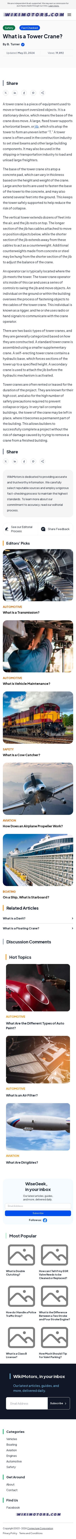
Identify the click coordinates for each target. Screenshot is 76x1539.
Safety (8, 749)
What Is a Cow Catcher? (21, 755)
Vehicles (11, 1439)
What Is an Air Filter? (22, 1095)
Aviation (9, 820)
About (10, 1484)
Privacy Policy (10, 1533)
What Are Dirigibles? (22, 1162)
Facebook (13, 1507)
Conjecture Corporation (40, 1528)
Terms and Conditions (31, 1533)
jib (37, 126)
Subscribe (38, 1213)
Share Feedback (58, 529)
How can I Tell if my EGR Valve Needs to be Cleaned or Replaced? (53, 1274)
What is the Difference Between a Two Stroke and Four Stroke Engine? (54, 1316)
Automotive (12, 607)
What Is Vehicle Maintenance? (26, 683)
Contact (11, 1490)
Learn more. (53, 6)
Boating (9, 891)
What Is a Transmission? (21, 612)
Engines (11, 1456)
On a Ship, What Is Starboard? (26, 897)
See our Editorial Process (21, 529)
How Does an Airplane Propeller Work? (33, 826)
